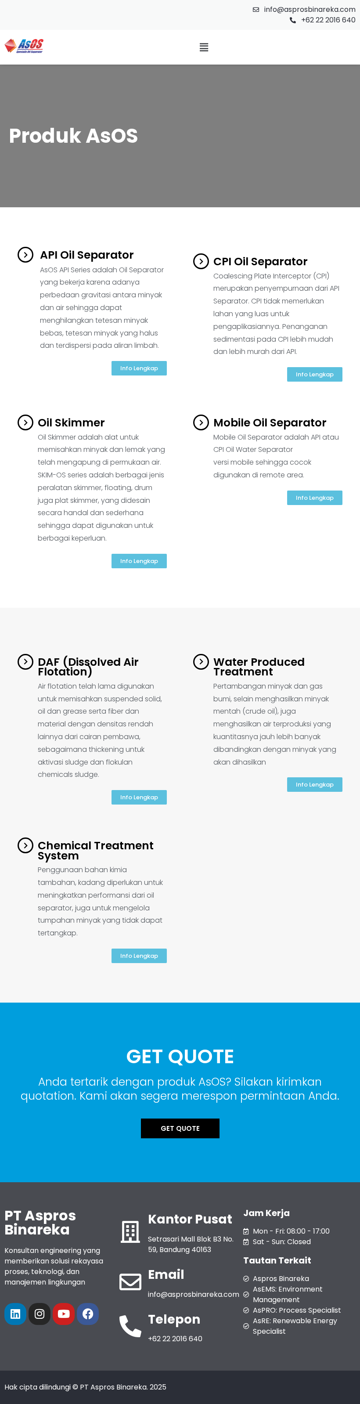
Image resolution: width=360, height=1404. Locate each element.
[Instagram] (39, 1314)
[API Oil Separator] (25, 255)
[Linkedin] (15, 1314)
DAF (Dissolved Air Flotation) (88, 667)
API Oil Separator (87, 255)
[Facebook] (88, 1314)
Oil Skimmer (71, 422)
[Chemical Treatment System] (25, 845)
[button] (203, 47)
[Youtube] (64, 1314)
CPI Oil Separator (260, 261)
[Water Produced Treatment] (201, 662)
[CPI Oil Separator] (201, 261)
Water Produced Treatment (259, 667)
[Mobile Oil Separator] (201, 422)
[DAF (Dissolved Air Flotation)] (25, 662)
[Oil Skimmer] (25, 422)
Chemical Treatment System (96, 850)
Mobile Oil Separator (270, 422)
